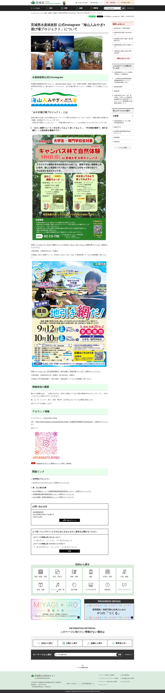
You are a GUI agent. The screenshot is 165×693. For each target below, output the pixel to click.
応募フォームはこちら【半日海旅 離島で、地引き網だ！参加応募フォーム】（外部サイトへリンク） (66, 371)
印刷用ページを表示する (113, 16)
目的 (50, 8)
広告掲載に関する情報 (128, 678)
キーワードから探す (42, 654)
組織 (80, 8)
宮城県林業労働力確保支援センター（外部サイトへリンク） (54, 494)
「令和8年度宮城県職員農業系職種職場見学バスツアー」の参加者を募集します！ (123, 80)
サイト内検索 (105, 8)
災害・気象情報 (110, 2)
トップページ (34, 13)
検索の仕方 (131, 8)
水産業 (50, 13)
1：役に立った (39, 540)
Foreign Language (82, 2)
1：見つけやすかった (41, 547)
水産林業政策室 (38, 512)
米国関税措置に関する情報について (123, 45)
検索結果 (117, 91)
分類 (65, 8)
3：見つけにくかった (69, 547)
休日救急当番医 (125, 2)
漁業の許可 (117, 127)
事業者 (96, 8)
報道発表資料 (118, 86)
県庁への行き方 (72, 683)
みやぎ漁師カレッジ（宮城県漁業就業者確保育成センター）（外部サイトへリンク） (62, 491)
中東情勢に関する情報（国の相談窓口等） (123, 39)
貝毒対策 (117, 141)
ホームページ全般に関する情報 (108, 681)
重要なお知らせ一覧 (123, 58)
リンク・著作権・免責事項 (107, 675)
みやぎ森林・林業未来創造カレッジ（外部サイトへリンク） (54, 497)
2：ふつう (50, 540)
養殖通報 (117, 137)
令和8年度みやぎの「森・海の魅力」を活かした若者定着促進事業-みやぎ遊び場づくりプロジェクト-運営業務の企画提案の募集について (123, 99)
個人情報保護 (125, 675)
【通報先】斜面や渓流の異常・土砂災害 (123, 52)
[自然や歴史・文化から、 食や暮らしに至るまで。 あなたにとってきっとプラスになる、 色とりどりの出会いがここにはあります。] (56, 615)
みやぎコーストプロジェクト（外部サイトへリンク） (51, 483)
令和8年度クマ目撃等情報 (122, 28)
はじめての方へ (126, 681)
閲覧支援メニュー (97, 2)
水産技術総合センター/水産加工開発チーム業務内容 (123, 73)
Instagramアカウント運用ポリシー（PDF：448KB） (54, 463)
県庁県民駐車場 (86, 683)
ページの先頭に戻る (82, 667)
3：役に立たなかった (65, 540)
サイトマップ (103, 685)
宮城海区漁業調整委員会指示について (122, 132)
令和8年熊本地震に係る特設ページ (123, 33)
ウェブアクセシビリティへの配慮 (109, 678)
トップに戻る (36, 8)
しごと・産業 (43, 13)
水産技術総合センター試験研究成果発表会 (122, 121)
